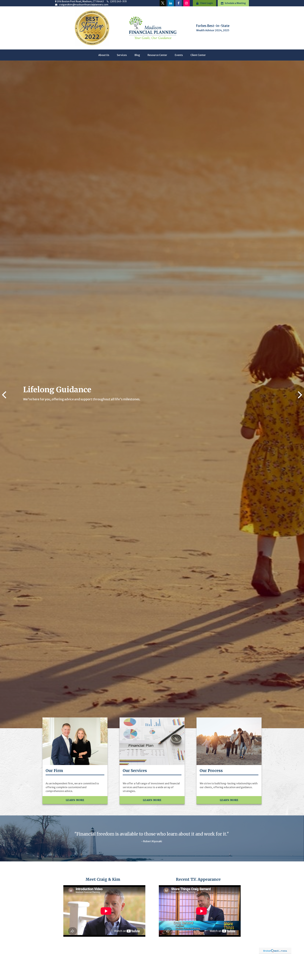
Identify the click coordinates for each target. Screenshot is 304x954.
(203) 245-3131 (118, 1)
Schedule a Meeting (235, 3)
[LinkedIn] (171, 3)
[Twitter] (163, 3)
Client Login (206, 3)
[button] (104, 55)
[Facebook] (178, 3)
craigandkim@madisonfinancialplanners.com (83, 4)
